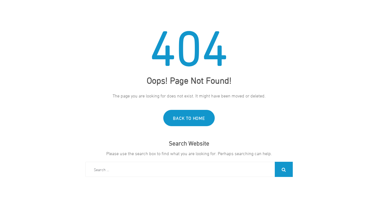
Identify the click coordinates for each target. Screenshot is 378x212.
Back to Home (189, 118)
